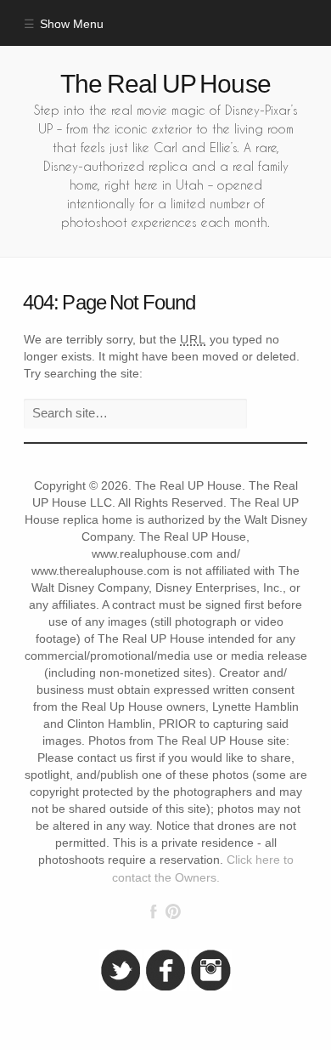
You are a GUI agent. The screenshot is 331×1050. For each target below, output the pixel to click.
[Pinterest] (173, 911)
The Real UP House (165, 84)
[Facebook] (153, 911)
